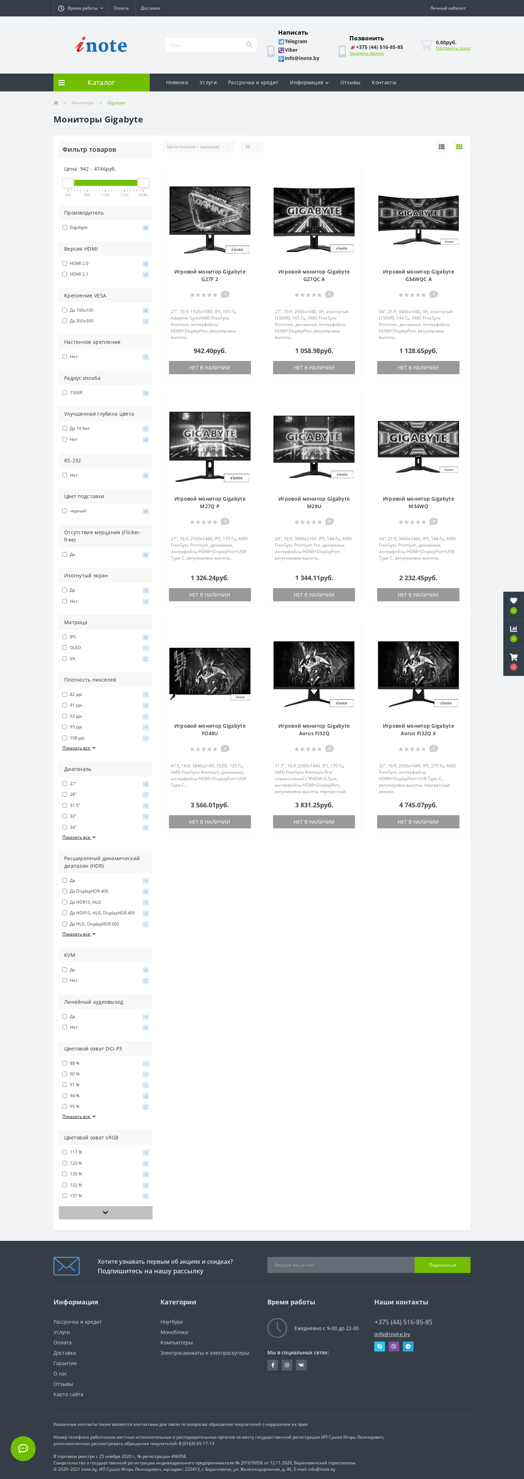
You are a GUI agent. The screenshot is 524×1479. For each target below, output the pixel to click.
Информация (306, 82)
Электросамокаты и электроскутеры (204, 1352)
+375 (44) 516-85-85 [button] (403, 1322)
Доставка (150, 8)
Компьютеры (176, 1342)
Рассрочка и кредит (253, 82)
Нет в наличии (209, 367)
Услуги (208, 82)
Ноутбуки (171, 1321)
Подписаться (442, 1265)
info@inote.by (392, 1334)
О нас (60, 1373)
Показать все (76, 748)
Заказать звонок (366, 53)
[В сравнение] (247, 184)
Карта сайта (68, 1394)
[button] (80, 8)
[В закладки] (247, 173)
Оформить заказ (453, 48)
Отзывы (350, 82)
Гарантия (65, 1363)
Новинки (177, 82)
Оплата (121, 8)
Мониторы (83, 103)
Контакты (384, 82)
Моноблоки (174, 1332)
